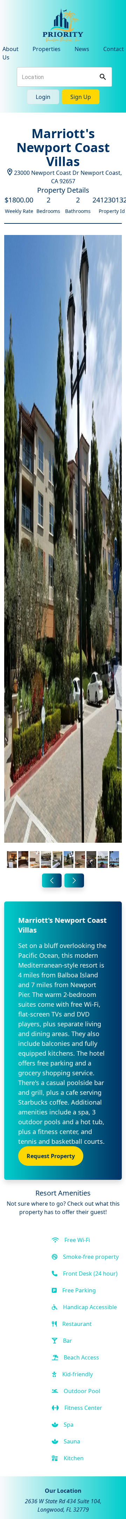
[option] (63, 553)
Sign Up (80, 97)
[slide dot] (12, 859)
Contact (113, 49)
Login (43, 97)
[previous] (52, 880)
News (82, 49)
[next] (74, 880)
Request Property (51, 1156)
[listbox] (63, 553)
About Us (10, 53)
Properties (47, 49)
